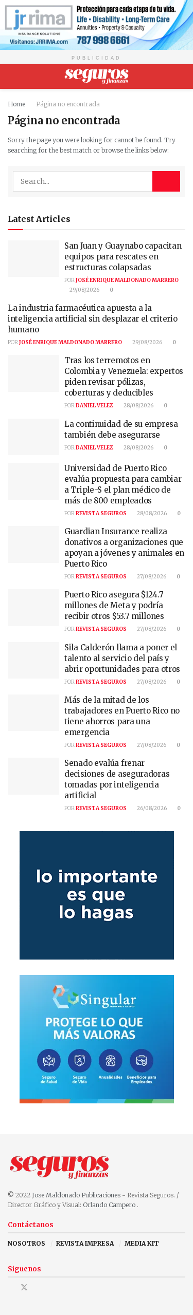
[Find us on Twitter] (24, 1287)
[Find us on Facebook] (10, 1287)
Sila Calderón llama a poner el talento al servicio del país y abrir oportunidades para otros (122, 658)
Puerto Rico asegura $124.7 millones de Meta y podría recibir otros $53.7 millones (114, 605)
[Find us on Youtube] (38, 1287)
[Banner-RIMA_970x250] (96, 24)
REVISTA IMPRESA (85, 1243)
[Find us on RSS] (51, 1287)
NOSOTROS (26, 1243)
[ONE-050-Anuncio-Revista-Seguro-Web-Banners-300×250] (97, 1039)
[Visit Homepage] (96, 76)
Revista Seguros (101, 513)
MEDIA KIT (142, 1243)
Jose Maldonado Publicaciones (76, 1195)
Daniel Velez (94, 405)
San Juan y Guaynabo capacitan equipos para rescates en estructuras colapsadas (122, 256)
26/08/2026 (151, 808)
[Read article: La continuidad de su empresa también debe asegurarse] (33, 437)
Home (16, 104)
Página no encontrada (68, 104)
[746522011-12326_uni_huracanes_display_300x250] (97, 895)
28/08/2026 (137, 405)
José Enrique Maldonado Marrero (127, 280)
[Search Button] (181, 76)
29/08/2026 (83, 290)
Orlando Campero (110, 1205)
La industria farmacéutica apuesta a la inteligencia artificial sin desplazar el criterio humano (92, 318)
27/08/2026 (151, 576)
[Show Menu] (12, 76)
